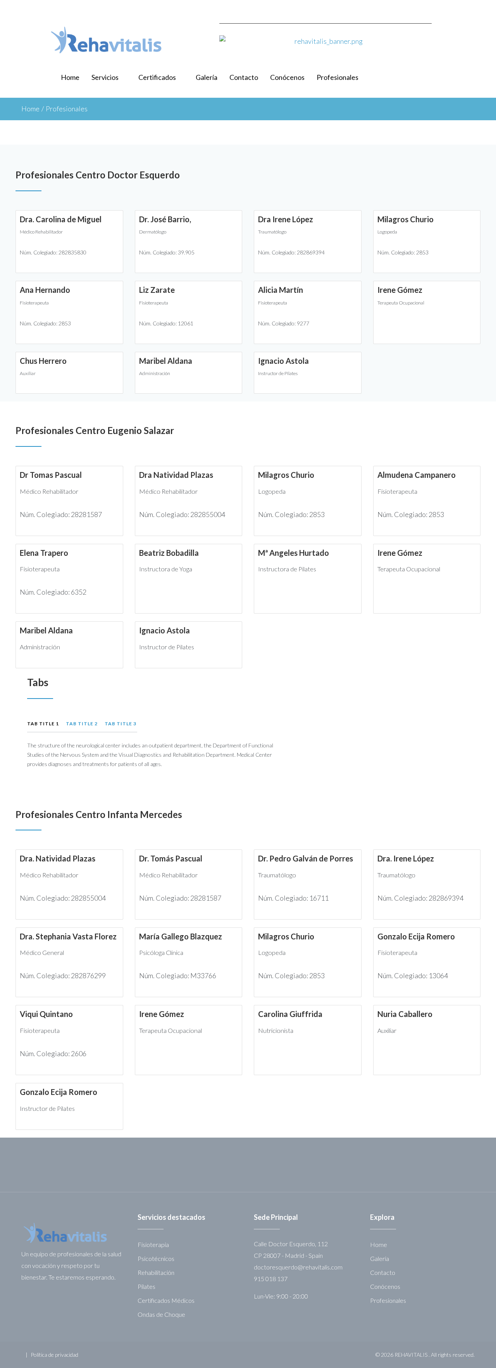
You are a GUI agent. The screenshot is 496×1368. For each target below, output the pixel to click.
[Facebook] (472, 10)
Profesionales (337, 77)
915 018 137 (271, 1278)
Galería (206, 77)
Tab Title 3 (120, 723)
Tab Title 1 (43, 723)
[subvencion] (325, 48)
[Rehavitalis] (106, 40)
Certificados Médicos (166, 1300)
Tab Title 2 (82, 723)
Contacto (243, 77)
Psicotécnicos (156, 1258)
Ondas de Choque (161, 1314)
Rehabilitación (156, 1272)
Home (70, 77)
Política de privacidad (54, 1354)
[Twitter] (455, 10)
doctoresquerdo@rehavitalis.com (298, 1267)
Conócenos (287, 77)
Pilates (146, 1286)
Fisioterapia (153, 1244)
